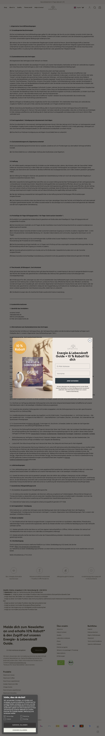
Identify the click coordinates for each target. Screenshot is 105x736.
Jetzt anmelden (72, 381)
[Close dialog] (90, 340)
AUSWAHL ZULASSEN (19, 725)
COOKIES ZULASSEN (20, 730)
